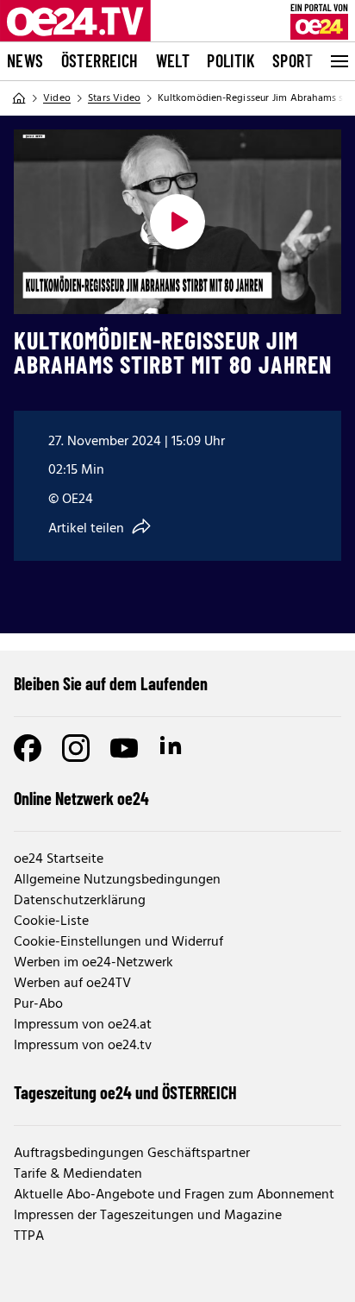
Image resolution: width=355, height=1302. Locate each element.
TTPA (29, 1236)
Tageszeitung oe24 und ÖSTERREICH (125, 1092)
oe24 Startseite (58, 859)
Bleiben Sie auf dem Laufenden (111, 683)
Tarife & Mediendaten (78, 1174)
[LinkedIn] (172, 748)
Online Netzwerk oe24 (81, 798)
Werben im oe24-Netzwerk (93, 963)
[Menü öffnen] (338, 61)
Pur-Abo (38, 1004)
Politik (231, 60)
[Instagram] (76, 748)
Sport (292, 60)
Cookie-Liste (51, 921)
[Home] (19, 98)
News (25, 60)
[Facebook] (27, 748)
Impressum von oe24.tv (83, 1046)
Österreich (100, 60)
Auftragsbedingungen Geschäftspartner (132, 1153)
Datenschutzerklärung (80, 901)
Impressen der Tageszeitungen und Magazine (148, 1216)
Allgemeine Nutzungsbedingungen (117, 880)
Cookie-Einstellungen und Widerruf (118, 942)
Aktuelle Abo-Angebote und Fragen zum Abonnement (174, 1195)
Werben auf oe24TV (72, 983)
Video (57, 98)
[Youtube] (124, 748)
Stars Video (114, 98)
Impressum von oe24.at (83, 1025)
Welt (173, 60)
